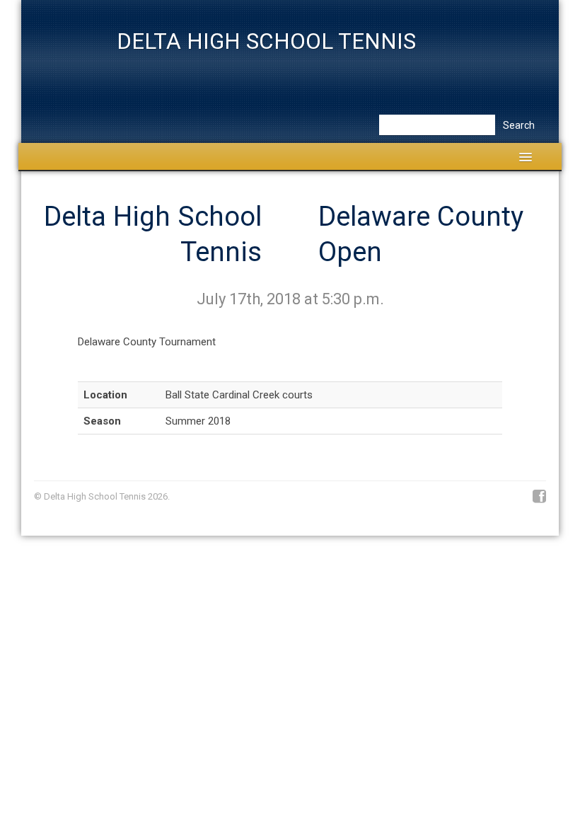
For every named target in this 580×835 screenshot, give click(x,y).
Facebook (539, 497)
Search (519, 125)
